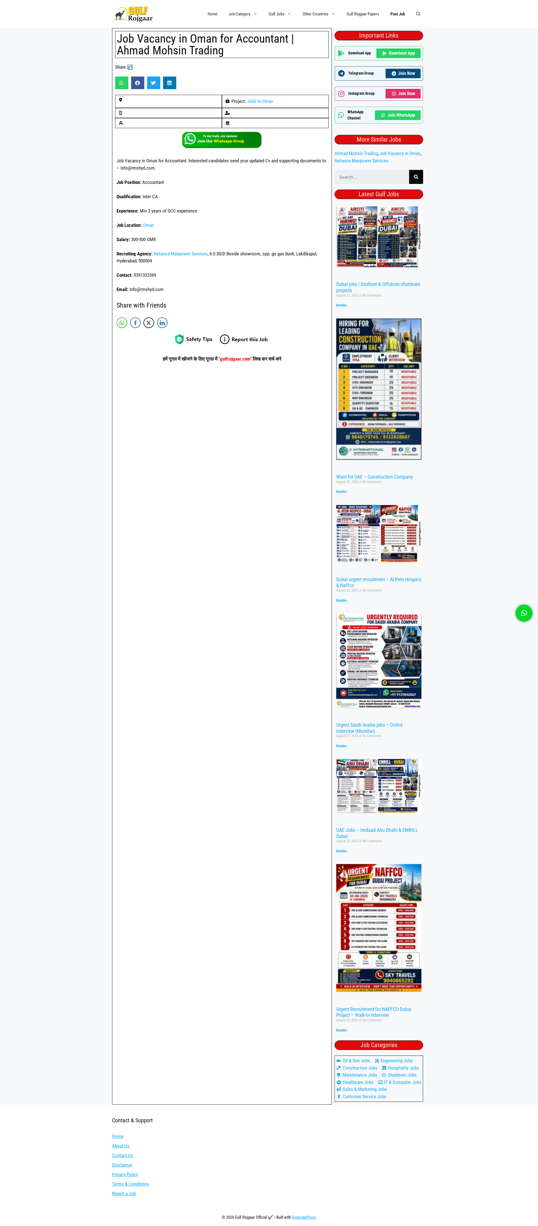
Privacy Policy (125, 1174)
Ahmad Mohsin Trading (356, 153)
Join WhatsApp (401, 115)
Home (212, 14)
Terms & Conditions (130, 1184)
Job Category (240, 14)
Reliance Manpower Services (181, 254)
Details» (341, 305)
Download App (402, 53)
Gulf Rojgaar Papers (363, 14)
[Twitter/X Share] (148, 322)
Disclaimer (122, 1165)
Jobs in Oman (260, 101)
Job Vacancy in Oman (400, 153)
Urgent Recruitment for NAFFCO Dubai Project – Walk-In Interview (373, 1012)
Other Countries (315, 14)
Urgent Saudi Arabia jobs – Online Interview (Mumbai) (369, 728)
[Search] (416, 177)
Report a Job (124, 1193)
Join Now (406, 73)
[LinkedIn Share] (162, 322)
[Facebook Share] (135, 322)
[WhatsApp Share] (122, 322)
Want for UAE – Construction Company (374, 477)
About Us (120, 1146)
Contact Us (122, 1155)
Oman (148, 225)
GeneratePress (304, 1217)
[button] (418, 14)
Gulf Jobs (276, 14)
